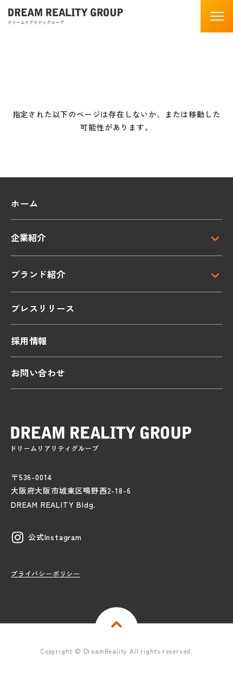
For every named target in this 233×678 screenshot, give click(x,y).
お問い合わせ (38, 372)
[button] (216, 16)
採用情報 (29, 340)
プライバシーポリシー (45, 573)
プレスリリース (43, 308)
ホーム (24, 203)
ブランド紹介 (38, 274)
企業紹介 (28, 237)
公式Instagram (55, 536)
